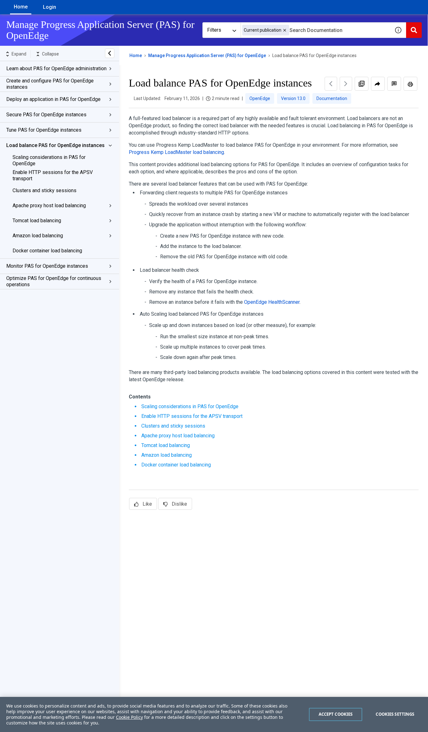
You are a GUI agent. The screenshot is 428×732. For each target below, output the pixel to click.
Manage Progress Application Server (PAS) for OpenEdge (207, 55)
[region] (214, 714)
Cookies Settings (395, 714)
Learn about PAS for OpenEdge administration (56, 68)
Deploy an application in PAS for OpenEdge (53, 99)
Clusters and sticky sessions (44, 190)
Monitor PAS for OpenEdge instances (47, 266)
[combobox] (315, 30)
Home (21, 7)
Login (49, 7)
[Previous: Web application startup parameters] (331, 83)
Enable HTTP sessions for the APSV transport (53, 175)
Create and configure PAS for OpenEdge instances (50, 84)
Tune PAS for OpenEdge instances (43, 130)
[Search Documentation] (414, 30)
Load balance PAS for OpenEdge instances (55, 145)
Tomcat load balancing (37, 221)
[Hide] (109, 53)
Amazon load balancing (38, 236)
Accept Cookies (336, 714)
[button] (284, 30)
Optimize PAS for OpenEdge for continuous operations (53, 281)
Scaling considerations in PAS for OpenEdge (49, 160)
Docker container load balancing (47, 251)
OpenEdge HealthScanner (272, 302)
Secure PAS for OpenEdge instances (46, 115)
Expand (19, 53)
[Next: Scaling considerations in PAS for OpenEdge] (346, 83)
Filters (214, 30)
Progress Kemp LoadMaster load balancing (176, 152)
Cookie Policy (129, 717)
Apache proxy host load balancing (49, 205)
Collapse (50, 53)
